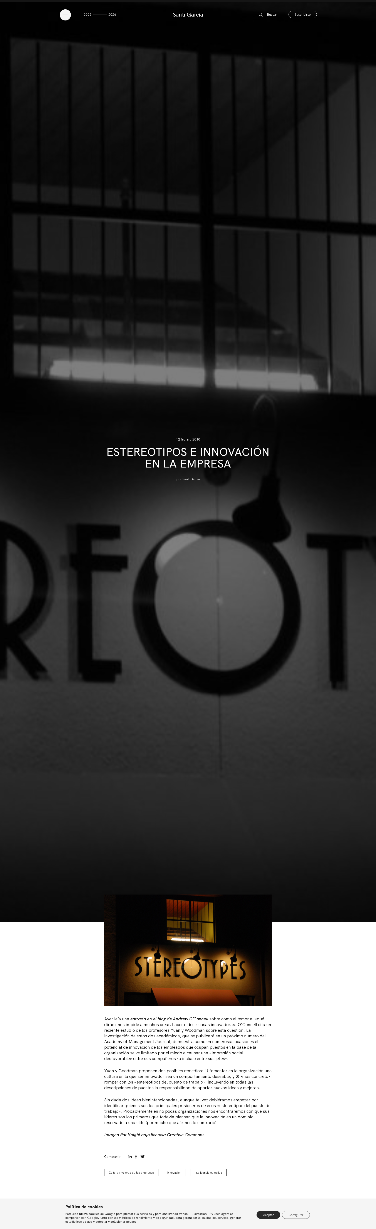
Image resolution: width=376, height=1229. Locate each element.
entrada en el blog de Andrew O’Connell (169, 1019)
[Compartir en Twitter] (142, 1156)
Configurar (296, 1215)
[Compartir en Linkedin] (130, 1156)
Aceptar (268, 1215)
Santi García (188, 14)
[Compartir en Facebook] (136, 1157)
